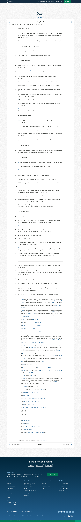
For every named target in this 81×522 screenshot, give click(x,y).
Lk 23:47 (36, 426)
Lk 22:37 (42, 361)
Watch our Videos (49, 465)
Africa (8, 485)
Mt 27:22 (39, 325)
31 (33, 401)
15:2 (23, 310)
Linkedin (67, 512)
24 (60, 315)
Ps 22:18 (28, 411)
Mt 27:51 (33, 375)
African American (11, 486)
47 (26, 432)
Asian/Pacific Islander (12, 492)
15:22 (23, 407)
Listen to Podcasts (40, 465)
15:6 (23, 319)
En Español (40, 17)
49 (38, 426)
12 (34, 24)
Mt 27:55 (35, 386)
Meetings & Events (46, 486)
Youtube (64, 512)
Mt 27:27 (39, 332)
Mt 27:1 (53, 302)
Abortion (9, 483)
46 (38, 407)
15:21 (23, 335)
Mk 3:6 (55, 300)
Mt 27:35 (34, 342)
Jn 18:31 (23, 307)
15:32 (23, 420)
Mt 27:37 (53, 355)
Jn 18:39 (41, 398)
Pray (43, 488)
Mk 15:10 (45, 315)
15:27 (24, 414)
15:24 (23, 342)
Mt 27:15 (34, 319)
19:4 (27, 316)
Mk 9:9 (50, 370)
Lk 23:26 (58, 339)
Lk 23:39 (27, 420)
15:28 (23, 358)
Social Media (62, 490)
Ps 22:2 (38, 367)
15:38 (23, 375)
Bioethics (9, 497)
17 (40, 322)
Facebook (61, 512)
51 (32, 407)
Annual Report (10, 488)
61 (46, 389)
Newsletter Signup (63, 488)
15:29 (23, 364)
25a (43, 342)
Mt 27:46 (50, 367)
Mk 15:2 (30, 313)
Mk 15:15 (57, 305)
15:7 (23, 322)
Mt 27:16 (37, 322)
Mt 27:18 (57, 315)
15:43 (23, 389)
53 (36, 375)
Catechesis (9, 500)
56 (38, 386)
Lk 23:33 (28, 414)
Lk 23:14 (50, 315)
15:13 (23, 325)
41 (26, 386)
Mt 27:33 (29, 407)
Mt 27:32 (53, 339)
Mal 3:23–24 (59, 370)
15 (25, 319)
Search (72, 1)
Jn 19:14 (58, 350)
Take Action (44, 483)
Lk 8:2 (29, 429)
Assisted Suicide (10, 493)
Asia (8, 490)
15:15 (23, 328)
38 (26, 407)
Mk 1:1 (55, 381)
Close (77, 520)
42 (35, 347)
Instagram (70, 512)
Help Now (67, 1)
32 (60, 339)
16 (42, 24)
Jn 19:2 (35, 401)
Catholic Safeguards (11, 504)
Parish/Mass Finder (63, 483)
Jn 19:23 (40, 342)
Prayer (25, 488)
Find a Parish (51, 1)
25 (38, 398)
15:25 (23, 346)
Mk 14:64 (58, 304)
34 (34, 347)
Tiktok (73, 512)
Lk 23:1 (36, 392)
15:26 (23, 353)
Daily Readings (41, 1)
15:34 (23, 367)
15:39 (23, 378)
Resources (61, 485)
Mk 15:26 (52, 311)
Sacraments (26, 492)
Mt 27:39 (33, 364)
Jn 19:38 (42, 432)
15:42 (24, 432)
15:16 (23, 332)
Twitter (59, 512)
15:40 (23, 386)
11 (32, 24)
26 (37, 319)
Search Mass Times (28, 486)
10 (30, 24)
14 (38, 24)
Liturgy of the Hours (28, 493)
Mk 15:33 (31, 347)
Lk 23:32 (36, 407)
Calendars (61, 486)
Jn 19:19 (60, 355)
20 (54, 315)
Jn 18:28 (27, 395)
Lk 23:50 (36, 432)
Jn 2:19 (27, 417)
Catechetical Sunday (11, 502)
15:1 (23, 299)
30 (45, 407)
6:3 (27, 429)
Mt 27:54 (29, 426)
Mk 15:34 (40, 370)
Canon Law (9, 499)
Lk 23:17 (35, 398)
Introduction (13, 24)
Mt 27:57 (43, 389)
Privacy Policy (44, 440)
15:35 (23, 370)
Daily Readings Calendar (46, 1)
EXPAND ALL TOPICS (11, 506)
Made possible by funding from (60, 516)
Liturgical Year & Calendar (30, 490)
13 (36, 24)
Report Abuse (59, 1)
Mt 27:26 (33, 328)
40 (36, 364)
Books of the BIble (28, 485)
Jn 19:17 (42, 407)
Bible (8, 495)
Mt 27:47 (31, 372)
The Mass (26, 495)
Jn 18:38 (23, 316)
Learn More (52, 474)
